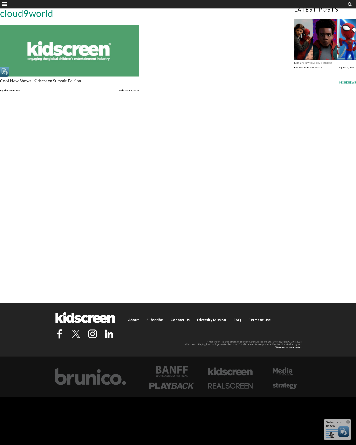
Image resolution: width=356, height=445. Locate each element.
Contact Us (180, 320)
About (133, 320)
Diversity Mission (211, 320)
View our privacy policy (288, 347)
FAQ (237, 320)
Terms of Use (260, 320)
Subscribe (154, 320)
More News (347, 82)
